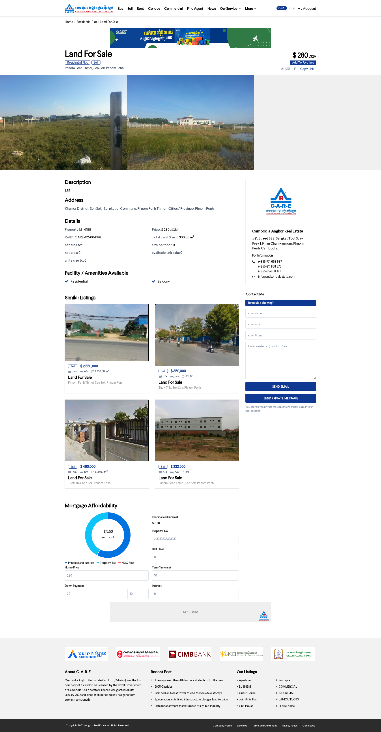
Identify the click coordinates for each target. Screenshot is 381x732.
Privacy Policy (289, 725)
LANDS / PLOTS (289, 699)
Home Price (72, 567)
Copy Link (307, 69)
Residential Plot (87, 22)
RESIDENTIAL (287, 705)
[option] (190, 122)
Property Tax (160, 531)
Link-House (246, 705)
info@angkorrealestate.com (276, 276)
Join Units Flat (248, 699)
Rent (140, 8)
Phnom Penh (115, 68)
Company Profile (222, 725)
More (249, 8)
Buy (120, 8)
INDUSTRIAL (286, 693)
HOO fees (158, 549)
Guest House (247, 693)
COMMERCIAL (288, 686)
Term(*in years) (161, 567)
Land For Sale (80, 377)
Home (69, 22)
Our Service (228, 8)
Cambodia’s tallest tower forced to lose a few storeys (188, 693)
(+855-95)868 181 (269, 271)
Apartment (246, 680)
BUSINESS (245, 686)
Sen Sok (99, 68)
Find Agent (195, 8)
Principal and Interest (165, 517)
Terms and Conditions (264, 725)
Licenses (242, 725)
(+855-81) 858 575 (269, 266)
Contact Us (309, 725)
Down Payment (74, 585)
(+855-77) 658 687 (270, 261)
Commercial (173, 8)
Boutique (284, 680)
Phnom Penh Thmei (78, 68)
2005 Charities (163, 686)
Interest (157, 585)
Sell (130, 8)
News (211, 8)
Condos (154, 8)
